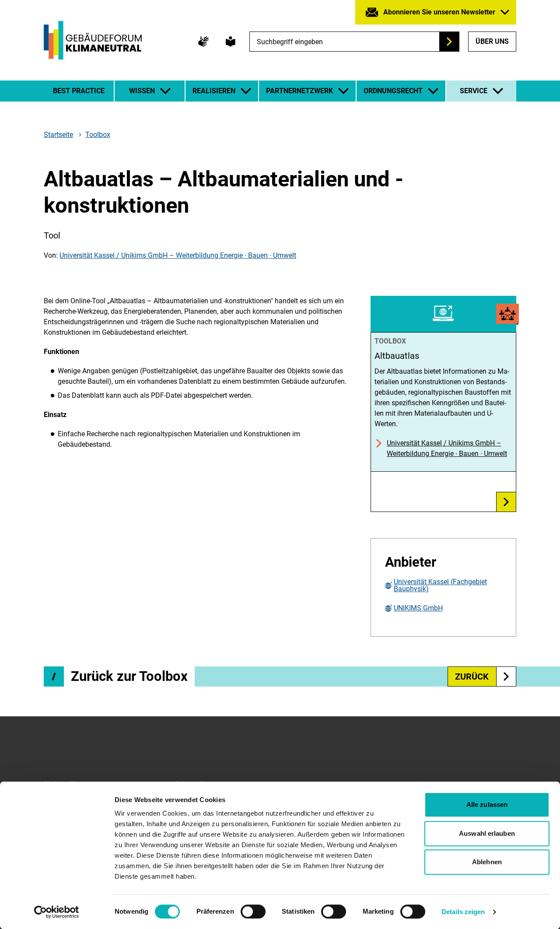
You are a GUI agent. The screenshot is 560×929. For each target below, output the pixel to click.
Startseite (58, 134)
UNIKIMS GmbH (418, 608)
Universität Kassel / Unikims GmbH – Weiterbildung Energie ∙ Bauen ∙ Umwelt (178, 255)
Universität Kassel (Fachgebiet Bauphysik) (440, 585)
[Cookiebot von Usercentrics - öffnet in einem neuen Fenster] (56, 911)
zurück (472, 676)
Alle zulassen (487, 804)
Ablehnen (487, 862)
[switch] (253, 911)
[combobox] (354, 42)
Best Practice (79, 91)
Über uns (492, 41)
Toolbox (97, 134)
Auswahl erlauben (487, 833)
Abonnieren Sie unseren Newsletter (439, 12)
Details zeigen (463, 911)
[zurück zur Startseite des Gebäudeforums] (93, 40)
